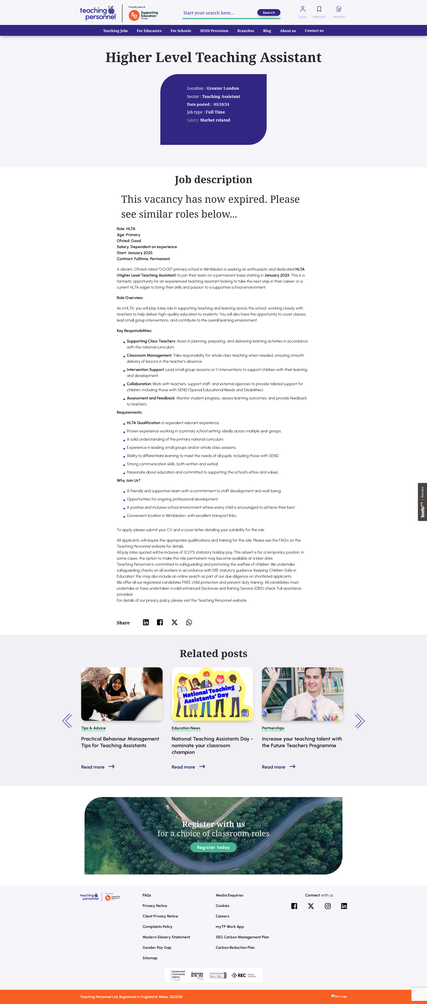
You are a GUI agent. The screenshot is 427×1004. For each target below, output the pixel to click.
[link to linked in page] (344, 906)
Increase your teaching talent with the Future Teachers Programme (302, 742)
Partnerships (273, 728)
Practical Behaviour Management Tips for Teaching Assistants (120, 742)
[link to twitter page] (311, 906)
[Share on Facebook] (160, 622)
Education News (186, 728)
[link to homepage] (119, 13)
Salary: (193, 120)
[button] (67, 721)
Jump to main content (26, 6)
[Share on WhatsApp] (189, 622)
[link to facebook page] (294, 906)
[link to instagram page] (328, 906)
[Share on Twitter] (174, 622)
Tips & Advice (93, 728)
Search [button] (269, 13)
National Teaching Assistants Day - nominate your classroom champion (212, 745)
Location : (197, 88)
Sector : (194, 96)
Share (123, 623)
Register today (213, 847)
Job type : (196, 112)
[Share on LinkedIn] (146, 622)
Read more (93, 767)
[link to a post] (122, 694)
